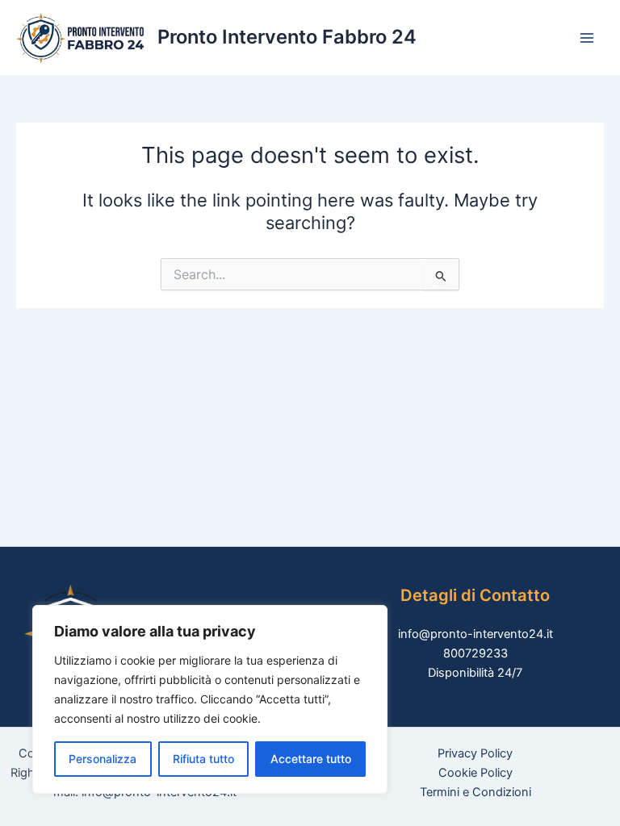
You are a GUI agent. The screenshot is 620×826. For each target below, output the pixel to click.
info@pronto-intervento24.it (475, 634)
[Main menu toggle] (587, 38)
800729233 (475, 653)
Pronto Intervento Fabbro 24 (287, 36)
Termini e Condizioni (475, 792)
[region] (210, 699)
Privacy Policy (475, 753)
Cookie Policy (475, 773)
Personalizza (102, 759)
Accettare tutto (310, 759)
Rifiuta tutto (203, 759)
